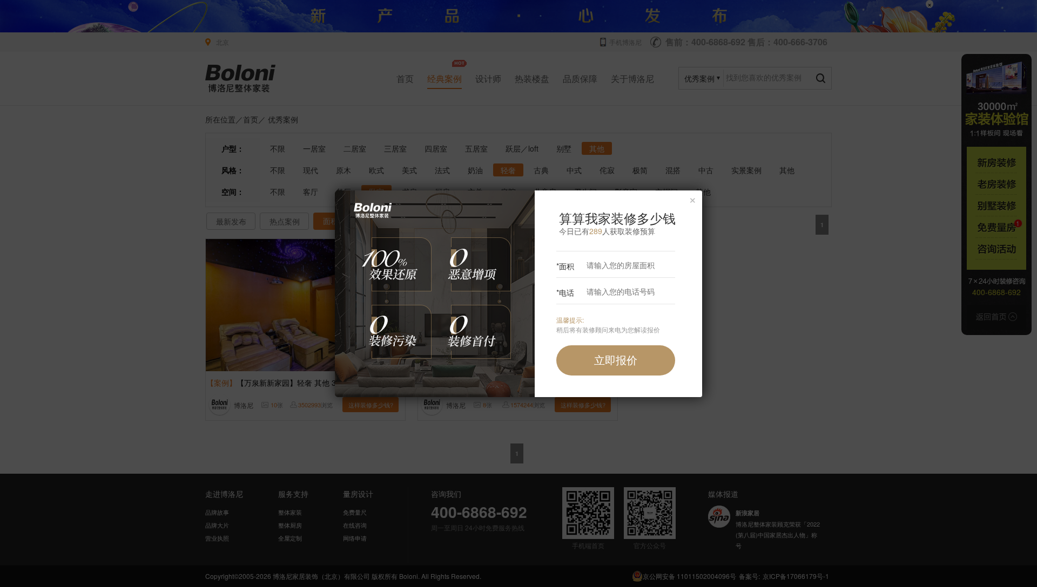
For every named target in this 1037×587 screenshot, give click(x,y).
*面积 (565, 266)
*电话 (565, 292)
